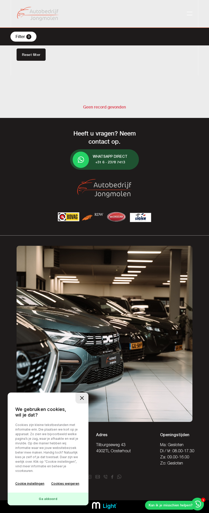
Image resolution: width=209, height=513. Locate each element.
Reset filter (31, 55)
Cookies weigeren (65, 483)
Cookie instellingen (29, 483)
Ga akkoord (48, 499)
